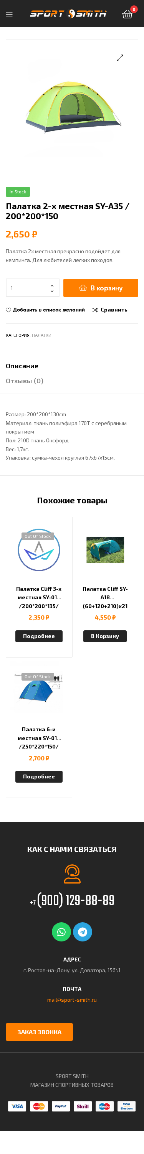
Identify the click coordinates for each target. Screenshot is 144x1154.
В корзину (106, 288)
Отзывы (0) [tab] (24, 380)
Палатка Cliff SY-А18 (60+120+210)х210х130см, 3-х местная (105, 597)
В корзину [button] (105, 636)
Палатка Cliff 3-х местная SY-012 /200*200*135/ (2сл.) (38, 597)
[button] (120, 57)
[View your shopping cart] (127, 13)
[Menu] (11, 13)
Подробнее (39, 636)
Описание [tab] (22, 365)
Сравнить (114, 309)
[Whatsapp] (61, 931)
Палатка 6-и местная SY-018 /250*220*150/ (39, 738)
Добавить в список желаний (49, 309)
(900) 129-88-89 (72, 901)
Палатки (41, 335)
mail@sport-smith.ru (72, 999)
